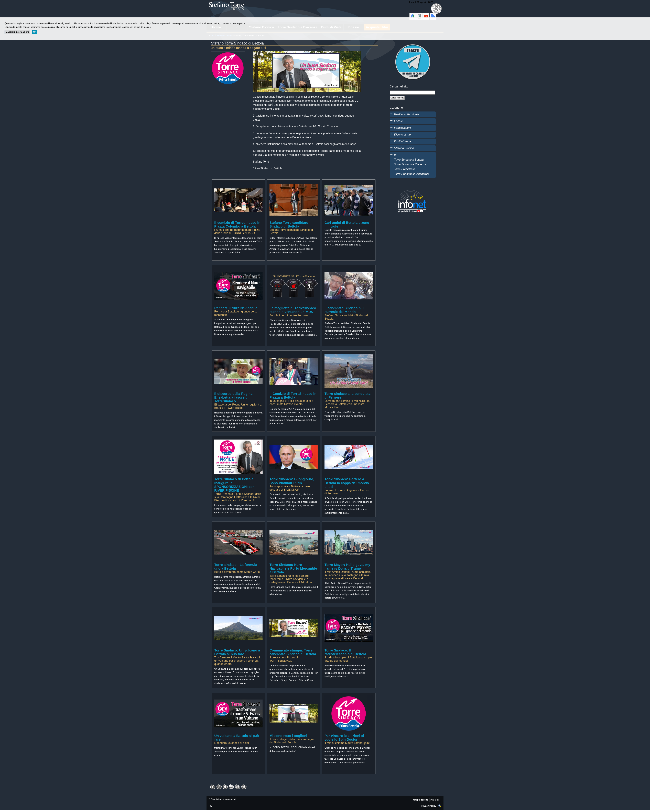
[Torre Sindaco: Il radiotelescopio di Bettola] (348, 611)
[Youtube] (231, 785)
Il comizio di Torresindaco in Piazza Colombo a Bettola (237, 224)
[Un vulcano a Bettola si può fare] (238, 697)
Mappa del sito (420, 799)
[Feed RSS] (237, 785)
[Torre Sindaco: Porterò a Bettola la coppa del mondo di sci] (348, 440)
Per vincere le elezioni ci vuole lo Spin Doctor (344, 737)
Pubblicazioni (402, 127)
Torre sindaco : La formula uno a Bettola (235, 566)
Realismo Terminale (406, 114)
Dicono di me (402, 134)
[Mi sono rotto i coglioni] (293, 697)
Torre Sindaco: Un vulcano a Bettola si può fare (237, 652)
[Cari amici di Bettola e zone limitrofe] (348, 184)
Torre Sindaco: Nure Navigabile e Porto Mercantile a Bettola (293, 568)
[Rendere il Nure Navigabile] (238, 269)
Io (395, 154)
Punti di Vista (402, 141)
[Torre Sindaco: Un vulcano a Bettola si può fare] (238, 611)
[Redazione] (439, 806)
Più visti (434, 799)
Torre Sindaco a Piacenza (410, 164)
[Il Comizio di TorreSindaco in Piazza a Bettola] (293, 355)
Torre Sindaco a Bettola (409, 159)
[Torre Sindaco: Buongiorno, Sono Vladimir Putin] (293, 440)
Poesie (398, 121)
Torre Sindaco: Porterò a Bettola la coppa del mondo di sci (346, 482)
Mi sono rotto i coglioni (288, 736)
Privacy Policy (428, 806)
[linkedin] (225, 785)
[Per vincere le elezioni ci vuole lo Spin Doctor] (348, 697)
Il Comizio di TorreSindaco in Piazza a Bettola (292, 395)
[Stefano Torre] (231, 1)
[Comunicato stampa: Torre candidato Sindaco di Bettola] (293, 611)
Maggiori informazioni (17, 32)
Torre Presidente (404, 169)
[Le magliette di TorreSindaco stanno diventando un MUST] (293, 269)
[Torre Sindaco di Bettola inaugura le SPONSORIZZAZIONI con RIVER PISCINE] (238, 440)
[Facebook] (212, 785)
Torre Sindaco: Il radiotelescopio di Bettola (345, 652)
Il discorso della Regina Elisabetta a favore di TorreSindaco (233, 397)
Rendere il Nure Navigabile (235, 308)
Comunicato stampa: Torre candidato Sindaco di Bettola (292, 652)
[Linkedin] (219, 785)
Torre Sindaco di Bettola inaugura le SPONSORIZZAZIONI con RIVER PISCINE (234, 484)
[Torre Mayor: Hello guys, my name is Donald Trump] (348, 526)
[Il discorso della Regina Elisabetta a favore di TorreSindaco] (238, 355)
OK (34, 32)
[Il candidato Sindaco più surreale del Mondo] (348, 269)
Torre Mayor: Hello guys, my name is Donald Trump (347, 566)
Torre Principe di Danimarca (411, 173)
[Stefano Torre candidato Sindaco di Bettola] (293, 184)
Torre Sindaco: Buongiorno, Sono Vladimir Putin (291, 481)
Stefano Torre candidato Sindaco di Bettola (288, 224)
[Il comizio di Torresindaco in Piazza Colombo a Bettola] (238, 184)
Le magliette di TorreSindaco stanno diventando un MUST (292, 310)
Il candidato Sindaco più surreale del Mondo (344, 310)
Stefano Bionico (404, 148)
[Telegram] (244, 785)
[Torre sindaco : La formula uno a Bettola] (238, 526)
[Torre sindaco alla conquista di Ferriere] (348, 355)
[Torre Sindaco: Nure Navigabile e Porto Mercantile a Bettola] (293, 526)
